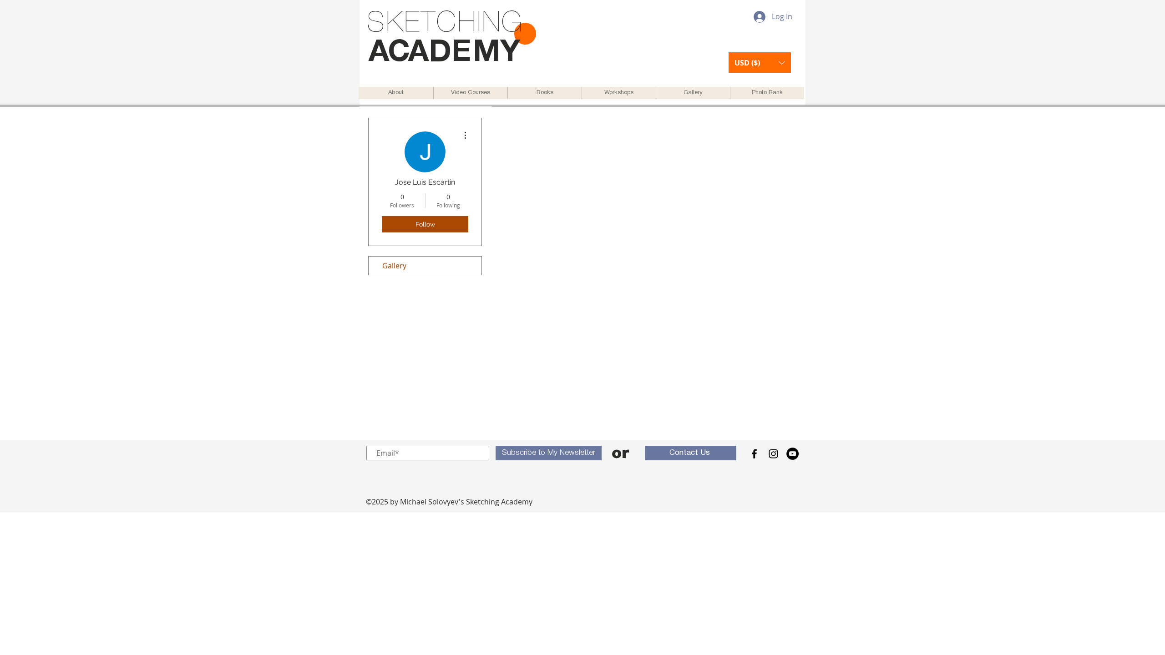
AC (388, 53)
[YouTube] (792, 454)
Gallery (394, 266)
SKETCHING (445, 23)
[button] (760, 62)
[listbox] (760, 62)
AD (429, 53)
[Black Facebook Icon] (754, 454)
